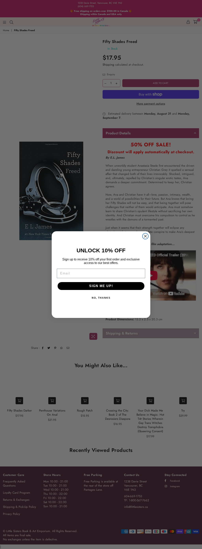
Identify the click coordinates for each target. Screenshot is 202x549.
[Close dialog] (145, 236)
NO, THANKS (101, 297)
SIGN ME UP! (101, 286)
